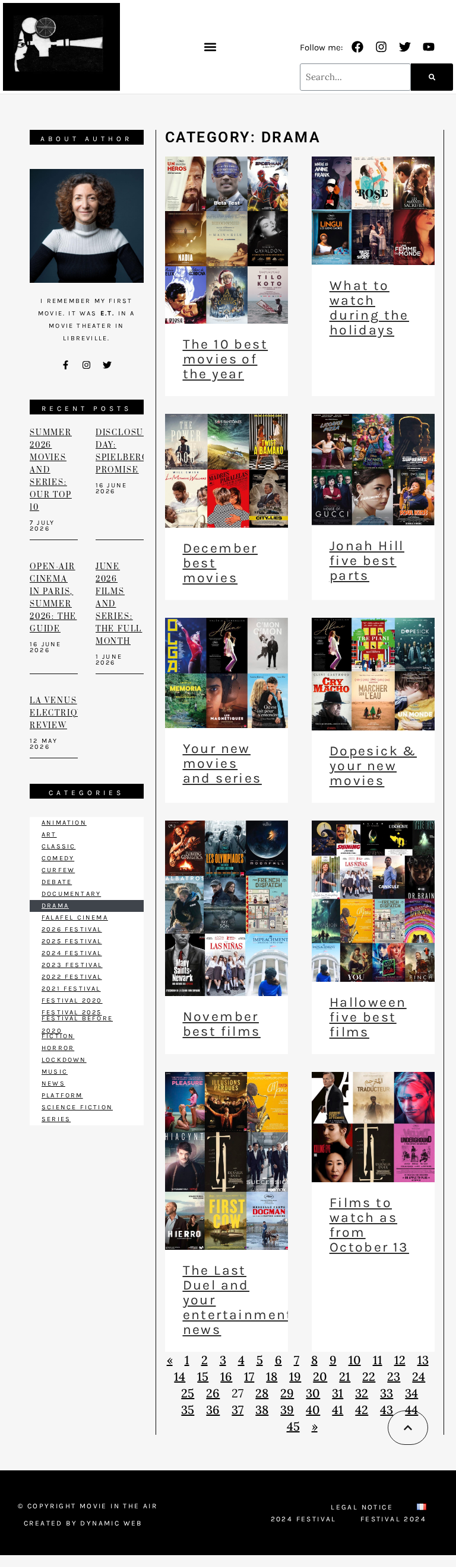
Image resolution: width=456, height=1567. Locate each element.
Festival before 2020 (77, 1024)
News (53, 1083)
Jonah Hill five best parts (367, 560)
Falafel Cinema (75, 917)
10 (355, 1359)
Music (55, 1071)
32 (361, 1393)
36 (213, 1409)
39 (287, 1409)
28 (261, 1393)
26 (213, 1393)
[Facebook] (357, 47)
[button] (210, 46)
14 (179, 1376)
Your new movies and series (222, 763)
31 (337, 1393)
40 (313, 1409)
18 (271, 1376)
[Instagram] (381, 47)
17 (249, 1376)
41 (337, 1409)
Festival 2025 (72, 1012)
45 (293, 1426)
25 (187, 1393)
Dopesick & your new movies (373, 766)
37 (237, 1409)
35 (187, 1409)
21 (344, 1376)
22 (368, 1376)
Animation (64, 822)
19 (295, 1376)
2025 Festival (72, 941)
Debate (57, 882)
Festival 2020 (72, 1000)
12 (400, 1359)
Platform (62, 1095)
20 (320, 1376)
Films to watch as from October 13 (369, 1225)
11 (377, 1359)
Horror (58, 1048)
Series (56, 1119)
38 (261, 1409)
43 (386, 1409)
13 (423, 1359)
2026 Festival (72, 929)
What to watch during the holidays (369, 307)
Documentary (71, 894)
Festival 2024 (393, 1519)
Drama (55, 905)
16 (226, 1376)
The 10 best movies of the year (225, 359)
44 (411, 1409)
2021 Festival (71, 988)
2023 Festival (72, 965)
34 (411, 1393)
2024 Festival (72, 953)
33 (386, 1393)
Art (49, 834)
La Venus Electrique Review (60, 713)
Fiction (58, 1036)
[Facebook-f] (66, 365)
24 (418, 1376)
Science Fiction (77, 1107)
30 (313, 1393)
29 (287, 1393)
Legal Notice (362, 1507)
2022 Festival (72, 977)
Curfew (58, 870)
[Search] (432, 77)
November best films (222, 1024)
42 (361, 1409)
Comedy (58, 858)
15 (202, 1376)
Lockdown (64, 1060)
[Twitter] (405, 47)
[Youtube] (429, 47)
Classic (58, 846)
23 (393, 1376)
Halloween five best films (368, 1017)
